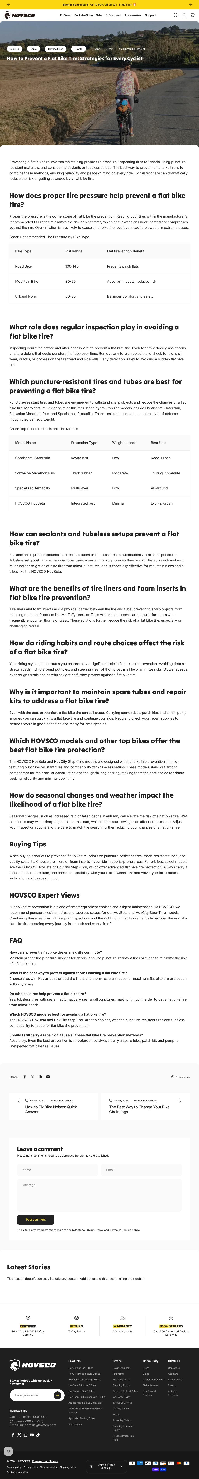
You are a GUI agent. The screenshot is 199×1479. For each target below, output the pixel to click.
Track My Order (121, 1379)
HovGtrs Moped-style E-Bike (84, 1373)
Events (171, 1385)
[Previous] (8, 4)
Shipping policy (68, 1467)
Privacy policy (31, 1467)
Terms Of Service (122, 1402)
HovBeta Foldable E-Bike (82, 1385)
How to (78, 48)
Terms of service (49, 1467)
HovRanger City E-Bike (81, 1391)
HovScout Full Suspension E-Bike (86, 1397)
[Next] (190, 4)
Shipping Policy (121, 1385)
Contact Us (174, 1367)
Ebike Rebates (150, 1385)
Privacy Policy (94, 1229)
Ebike (34, 48)
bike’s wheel (116, 873)
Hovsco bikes (55, 48)
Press (146, 1367)
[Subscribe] (57, 1395)
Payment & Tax (121, 1367)
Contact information (17, 1472)
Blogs (146, 1373)
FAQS (116, 1414)
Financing (118, 1373)
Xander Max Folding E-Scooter (85, 1402)
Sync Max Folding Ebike (81, 1418)
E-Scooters (113, 15)
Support (150, 15)
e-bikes (14, 48)
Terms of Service (120, 1229)
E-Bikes (65, 15)
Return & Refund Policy (125, 1391)
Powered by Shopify (45, 1461)
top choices (100, 1020)
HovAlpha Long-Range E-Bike (84, 1379)
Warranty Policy (122, 1397)
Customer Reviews (153, 1379)
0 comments (183, 1077)
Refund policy (14, 1467)
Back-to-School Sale (88, 15)
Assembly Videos (122, 1420)
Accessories (133, 15)
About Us (173, 1373)
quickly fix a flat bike (53, 718)
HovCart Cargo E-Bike (80, 1367)
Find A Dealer (175, 1379)
